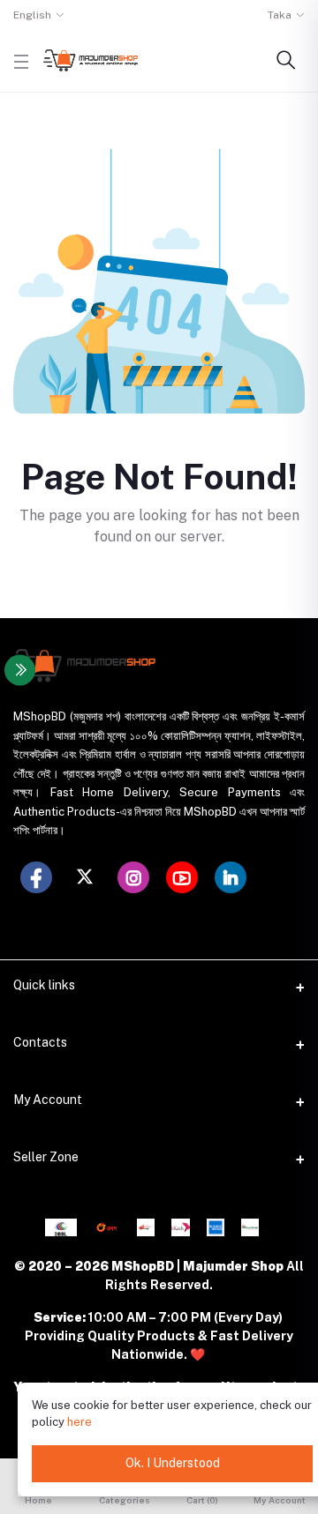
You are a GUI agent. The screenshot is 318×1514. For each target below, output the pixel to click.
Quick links (44, 985)
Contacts (40, 1042)
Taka (280, 15)
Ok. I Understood (172, 1463)
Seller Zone (46, 1157)
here (79, 1421)
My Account (47, 1100)
